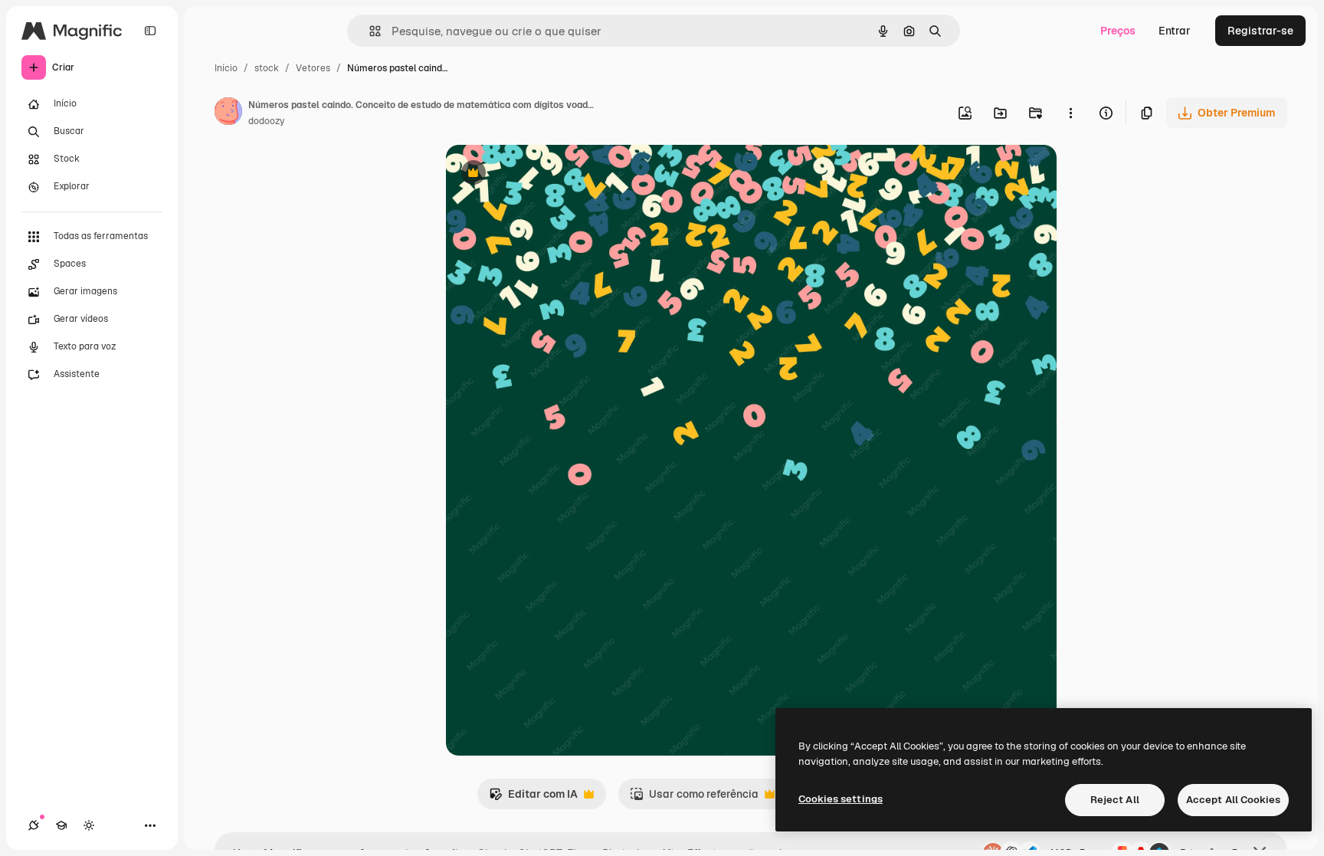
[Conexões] (33, 825)
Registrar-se (1260, 31)
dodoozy (266, 121)
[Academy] (61, 825)
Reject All (1114, 799)
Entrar (1174, 31)
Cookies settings (840, 798)
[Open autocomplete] (369, 31)
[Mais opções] (1070, 112)
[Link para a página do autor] (228, 113)
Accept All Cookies (1233, 799)
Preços (1118, 31)
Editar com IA (533, 798)
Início (226, 68)
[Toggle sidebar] (150, 30)
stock (266, 68)
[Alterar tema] (89, 825)
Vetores (313, 68)
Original (544, 174)
